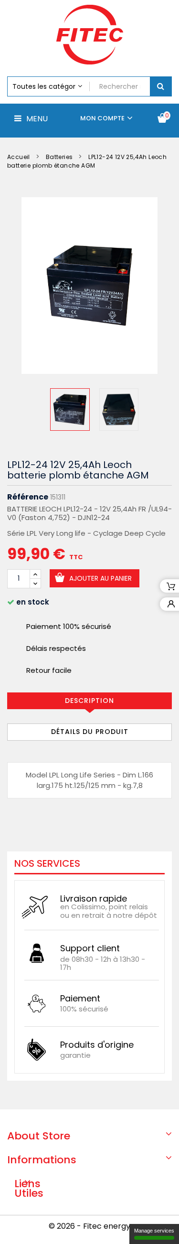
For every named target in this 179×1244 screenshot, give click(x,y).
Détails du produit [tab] (89, 731)
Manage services (154, 1230)
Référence (27, 497)
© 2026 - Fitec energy (89, 1226)
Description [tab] (89, 700)
